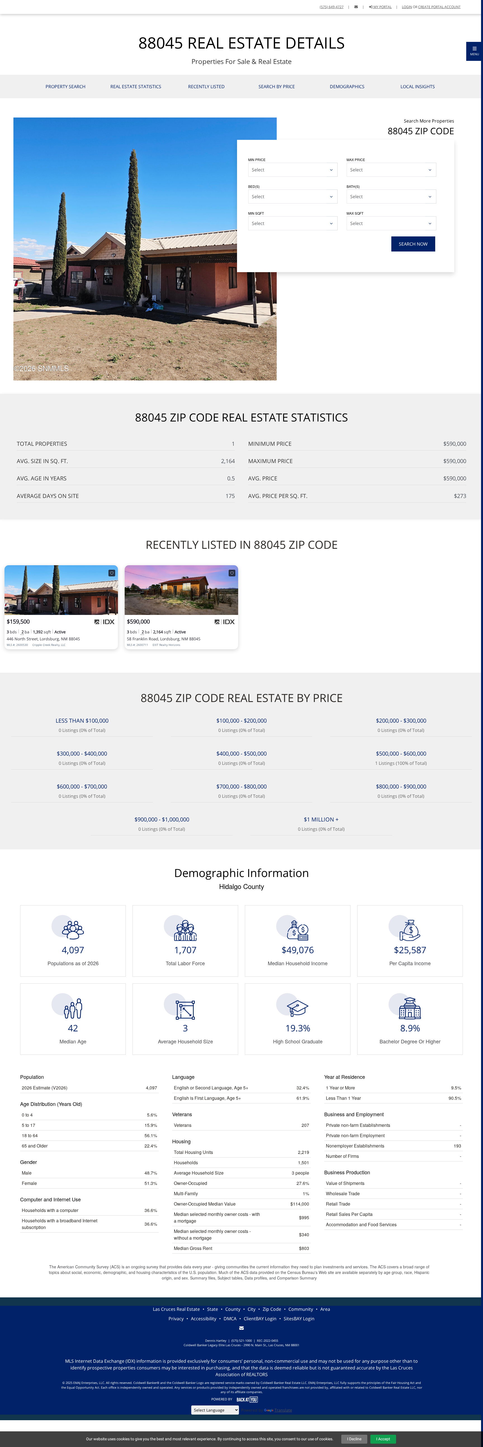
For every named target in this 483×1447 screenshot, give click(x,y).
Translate (283, 1410)
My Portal (382, 6)
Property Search (66, 86)
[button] (474, 51)
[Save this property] (111, 573)
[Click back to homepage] (6, 6)
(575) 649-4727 (332, 6)
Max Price (356, 159)
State (212, 1309)
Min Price (257, 159)
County (232, 1309)
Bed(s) (254, 186)
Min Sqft (256, 213)
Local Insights (418, 86)
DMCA (230, 1319)
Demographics (347, 86)
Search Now (413, 244)
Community (300, 1309)
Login (407, 6)
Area (325, 1309)
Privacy (176, 1319)
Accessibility (203, 1319)
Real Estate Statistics (135, 86)
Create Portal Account (439, 6)
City (251, 1309)
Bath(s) (353, 186)
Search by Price (277, 86)
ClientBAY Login (260, 1319)
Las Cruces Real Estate (176, 1309)
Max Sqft (355, 213)
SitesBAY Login (299, 1319)
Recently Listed (206, 86)
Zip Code (272, 1309)
